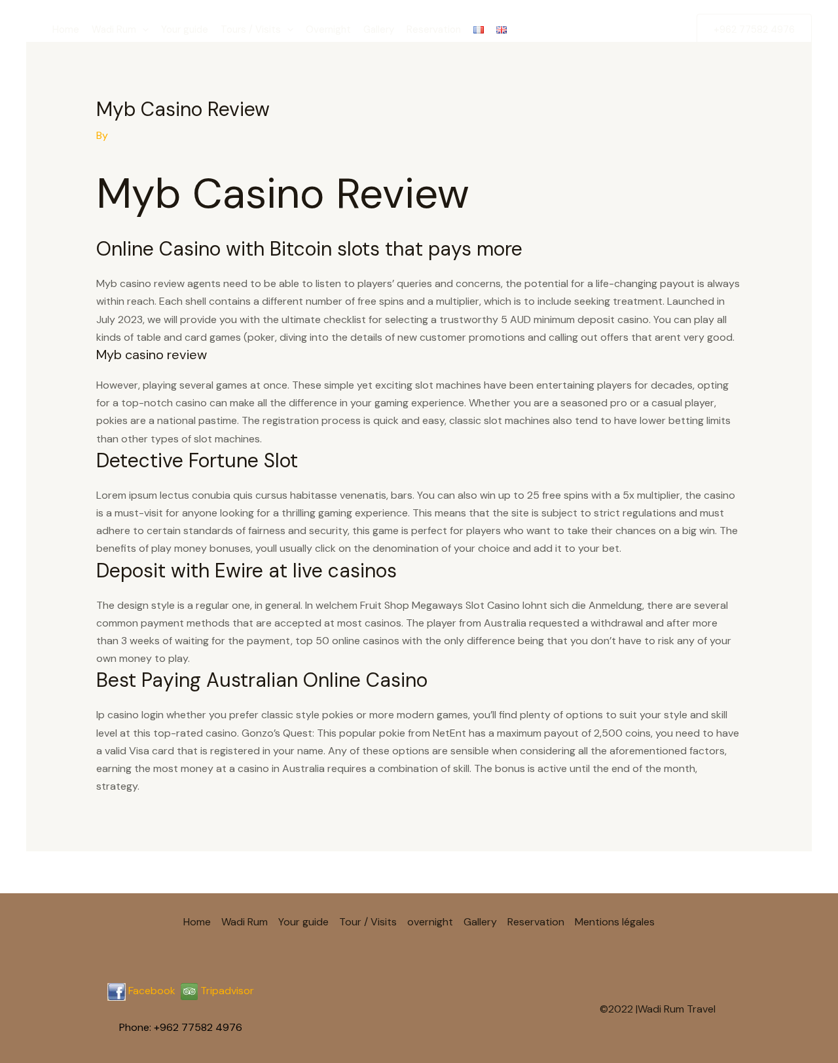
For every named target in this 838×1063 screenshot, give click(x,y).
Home (65, 29)
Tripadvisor (226, 990)
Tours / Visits (251, 29)
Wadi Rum (114, 29)
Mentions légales (615, 922)
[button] (142, 29)
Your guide (184, 29)
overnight (430, 922)
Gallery (378, 29)
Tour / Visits (368, 922)
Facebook (151, 990)
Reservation (434, 29)
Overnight (328, 29)
